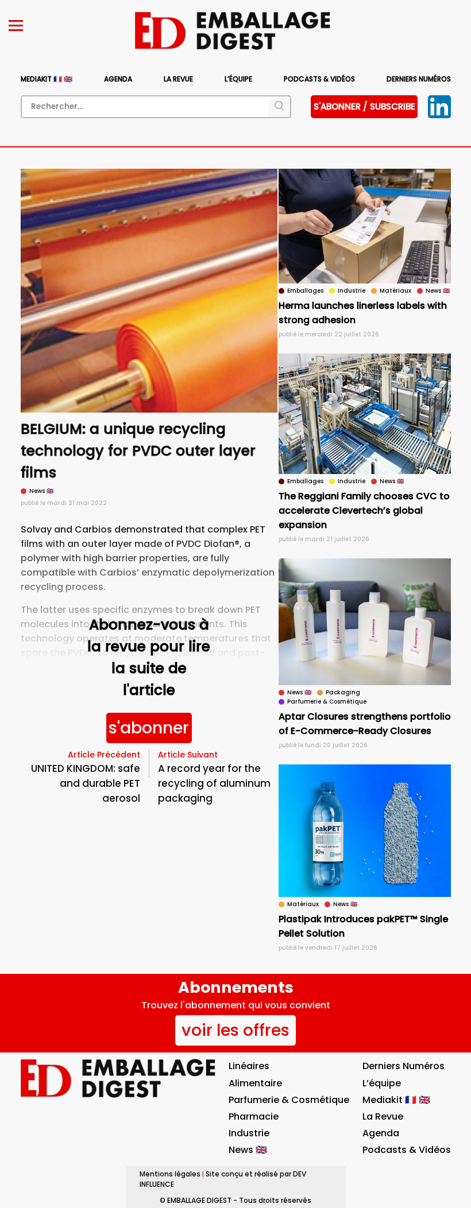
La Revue (178, 79)
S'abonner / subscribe (364, 106)
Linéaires (249, 1066)
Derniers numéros (419, 79)
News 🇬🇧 (248, 1149)
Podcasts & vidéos (319, 79)
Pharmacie (254, 1116)
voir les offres (235, 1030)
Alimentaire (255, 1083)
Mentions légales (170, 1174)
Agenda (118, 79)
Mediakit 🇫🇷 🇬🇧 (46, 79)
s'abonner (149, 727)
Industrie (249, 1133)
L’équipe (238, 79)
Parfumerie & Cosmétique (289, 1099)
